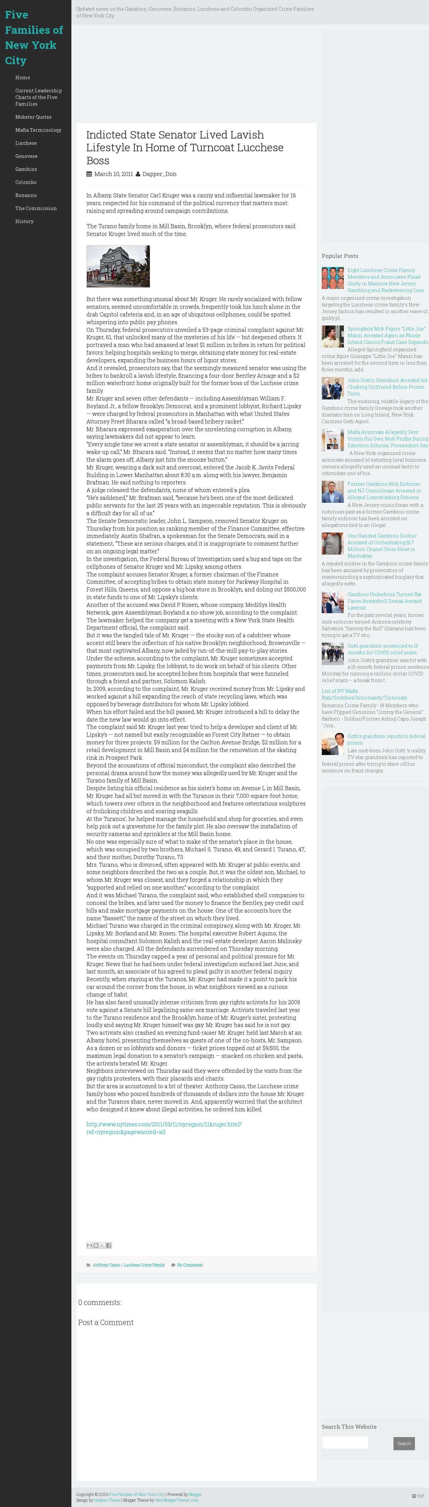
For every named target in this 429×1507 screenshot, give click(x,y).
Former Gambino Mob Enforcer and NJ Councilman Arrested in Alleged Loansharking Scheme (384, 490)
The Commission (36, 208)
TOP (420, 1496)
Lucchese (26, 143)
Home (22, 77)
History (24, 221)
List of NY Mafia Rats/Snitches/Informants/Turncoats (364, 694)
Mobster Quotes (33, 117)
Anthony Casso (106, 1264)
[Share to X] (102, 1245)
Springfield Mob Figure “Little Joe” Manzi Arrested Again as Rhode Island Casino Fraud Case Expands (388, 335)
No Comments (190, 1264)
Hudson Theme (107, 1500)
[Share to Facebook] (108, 1245)
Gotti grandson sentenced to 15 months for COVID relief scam (383, 649)
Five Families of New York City (34, 37)
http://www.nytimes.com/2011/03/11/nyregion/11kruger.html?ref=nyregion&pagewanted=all (164, 1128)
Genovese (26, 156)
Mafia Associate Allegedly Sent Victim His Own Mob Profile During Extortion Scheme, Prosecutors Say (388, 439)
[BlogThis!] (96, 1245)
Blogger (195, 1494)
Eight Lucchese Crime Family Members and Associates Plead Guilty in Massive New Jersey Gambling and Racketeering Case (386, 280)
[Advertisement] (196, 76)
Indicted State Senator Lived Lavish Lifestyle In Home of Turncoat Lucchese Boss (185, 147)
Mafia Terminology (38, 130)
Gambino (26, 169)
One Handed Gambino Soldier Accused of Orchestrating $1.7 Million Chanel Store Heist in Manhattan (382, 546)
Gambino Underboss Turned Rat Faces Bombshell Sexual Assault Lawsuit (385, 601)
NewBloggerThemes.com (177, 1500)
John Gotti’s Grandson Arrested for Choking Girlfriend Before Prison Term (388, 387)
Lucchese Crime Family (144, 1264)
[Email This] (89, 1245)
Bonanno (26, 195)
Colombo (26, 182)
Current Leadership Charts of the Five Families (38, 97)
